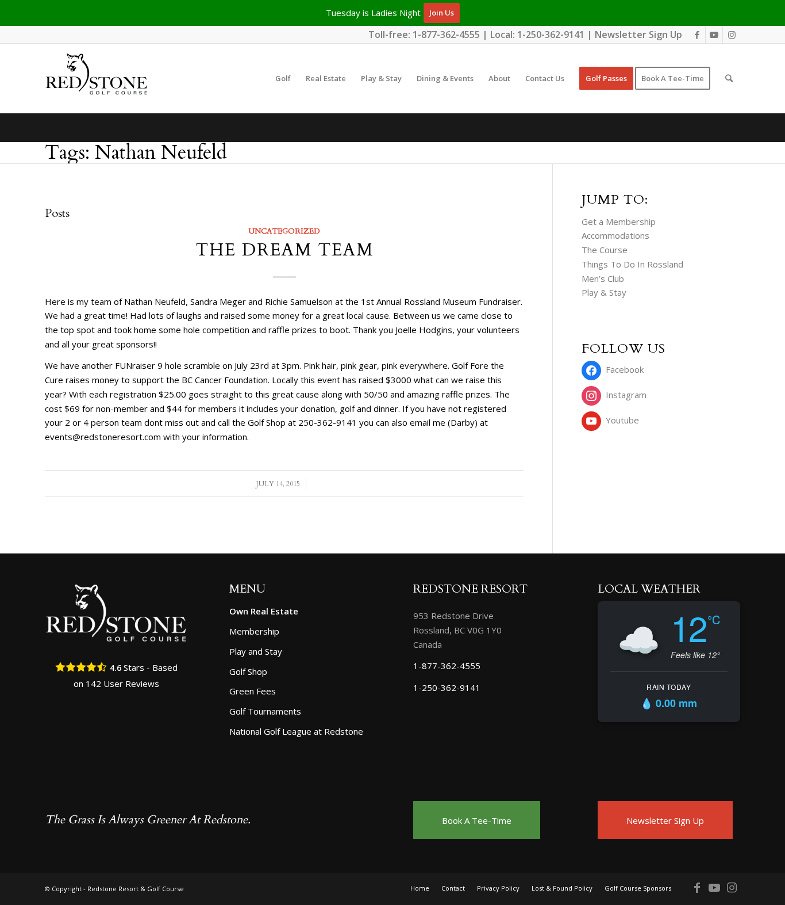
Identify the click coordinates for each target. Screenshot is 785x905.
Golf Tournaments (265, 711)
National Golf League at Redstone (296, 731)
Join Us (441, 12)
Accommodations (615, 235)
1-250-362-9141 (550, 34)
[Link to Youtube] (714, 34)
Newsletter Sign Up (638, 34)
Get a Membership (619, 221)
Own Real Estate (263, 611)
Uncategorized (284, 231)
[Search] (729, 78)
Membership (254, 631)
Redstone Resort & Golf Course (135, 888)
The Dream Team (284, 250)
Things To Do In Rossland (632, 264)
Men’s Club (603, 278)
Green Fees (252, 691)
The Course (605, 249)
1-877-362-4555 (446, 34)
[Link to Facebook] (696, 34)
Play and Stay (255, 651)
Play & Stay (604, 292)
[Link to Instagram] (731, 34)
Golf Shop (248, 671)
